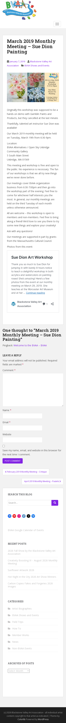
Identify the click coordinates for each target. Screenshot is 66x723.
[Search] (54, 503)
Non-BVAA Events (22, 648)
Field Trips (17, 621)
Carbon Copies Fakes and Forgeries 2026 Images (30, 585)
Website (7, 434)
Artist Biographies (22, 608)
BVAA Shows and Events (37, 65)
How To (16, 628)
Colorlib (21, 719)
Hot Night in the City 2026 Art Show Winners (32, 576)
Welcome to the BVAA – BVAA (30, 345)
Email (6, 422)
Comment (9, 370)
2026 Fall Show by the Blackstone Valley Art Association (32, 552)
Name (7, 410)
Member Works (20, 635)
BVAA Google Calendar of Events (26, 530)
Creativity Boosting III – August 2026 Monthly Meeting (32, 562)
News (15, 641)
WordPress (43, 719)
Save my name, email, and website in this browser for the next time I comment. (32, 452)
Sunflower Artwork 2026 (21, 570)
